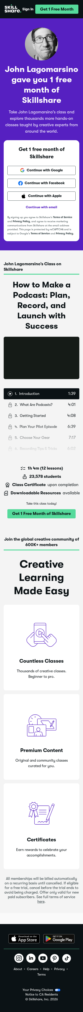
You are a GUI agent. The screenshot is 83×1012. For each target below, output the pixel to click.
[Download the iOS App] (24, 938)
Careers (32, 969)
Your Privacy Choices (38, 990)
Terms (41, 974)
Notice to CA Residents (41, 994)
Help (46, 969)
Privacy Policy (21, 221)
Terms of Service (62, 217)
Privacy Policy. (65, 233)
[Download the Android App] (58, 938)
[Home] (13, 9)
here (40, 902)
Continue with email (41, 207)
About (18, 969)
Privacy (59, 969)
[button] (56, 9)
